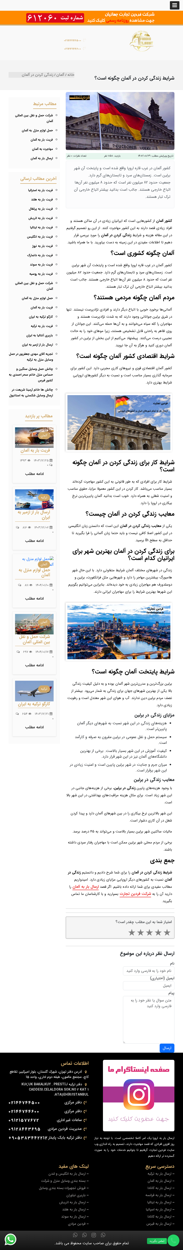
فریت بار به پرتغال (41, 208)
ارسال (167, 1048)
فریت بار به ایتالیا (41, 227)
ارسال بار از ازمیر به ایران (37, 344)
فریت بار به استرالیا (40, 190)
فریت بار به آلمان (41, 139)
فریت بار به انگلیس (40, 236)
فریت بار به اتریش (40, 218)
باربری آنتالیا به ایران (39, 335)
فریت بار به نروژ (42, 246)
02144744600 (72, 49)
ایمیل (170, 978)
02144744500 (72, 41)
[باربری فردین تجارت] (141, 41)
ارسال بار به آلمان (85, 887)
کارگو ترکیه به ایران (41, 316)
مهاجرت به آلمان (42, 149)
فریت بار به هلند (42, 199)
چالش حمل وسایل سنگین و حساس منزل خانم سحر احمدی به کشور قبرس (31, 375)
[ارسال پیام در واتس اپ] (13, 1239)
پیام (171, 993)
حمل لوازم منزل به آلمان (37, 130)
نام (172, 963)
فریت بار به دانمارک (40, 255)
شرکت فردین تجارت (135, 894)
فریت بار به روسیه (41, 273)
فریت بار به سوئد (41, 264)
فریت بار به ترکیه (42, 326)
